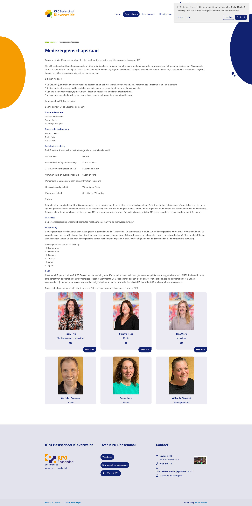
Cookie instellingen (73, 502)
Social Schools (201, 502)
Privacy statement (52, 502)
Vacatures (107, 456)
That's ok (241, 17)
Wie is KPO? (112, 473)
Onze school (131, 14)
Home (117, 14)
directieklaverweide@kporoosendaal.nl (175, 471)
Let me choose (183, 17)
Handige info (165, 14)
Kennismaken (148, 14)
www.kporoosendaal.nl (56, 468)
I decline (229, 17)
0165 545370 (166, 463)
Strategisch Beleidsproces (114, 464)
